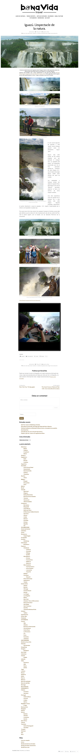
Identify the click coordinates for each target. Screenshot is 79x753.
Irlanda (23, 655)
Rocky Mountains (28, 494)
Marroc (23, 678)
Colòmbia (23, 530)
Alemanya (23, 447)
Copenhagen (27, 536)
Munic (25, 453)
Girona (25, 515)
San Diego (26, 604)
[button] (37, 347)
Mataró (25, 518)
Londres (26, 462)
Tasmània (26, 474)
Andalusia (26, 548)
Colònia (26, 450)
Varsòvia (26, 693)
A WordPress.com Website (24, 750)
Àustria (23, 476)
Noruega (23, 684)
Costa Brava (27, 508)
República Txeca (25, 703)
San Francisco (27, 606)
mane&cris (34, 33)
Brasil (48, 31)
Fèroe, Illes (24, 616)
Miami (25, 597)
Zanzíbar (26, 727)
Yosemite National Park (30, 609)
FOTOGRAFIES (33, 18)
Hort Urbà (23, 652)
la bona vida (25, 33)
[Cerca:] (27, 414)
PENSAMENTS (24, 688)
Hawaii (25, 592)
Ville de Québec (28, 501)
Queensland (27, 469)
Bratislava (26, 544)
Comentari (56, 407)
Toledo (25, 582)
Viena (25, 477)
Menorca (28, 563)
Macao (23, 672)
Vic (24, 525)
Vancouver (26, 500)
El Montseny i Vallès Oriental (31, 512)
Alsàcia (26, 625)
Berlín (25, 448)
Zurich (25, 719)
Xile (22, 732)
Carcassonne (27, 628)
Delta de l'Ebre (27, 510)
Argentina (44, 31)
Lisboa (25, 700)
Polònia (23, 690)
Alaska (25, 585)
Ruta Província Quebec (30, 496)
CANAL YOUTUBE (58, 16)
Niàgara (26, 493)
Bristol (25, 460)
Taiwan (23, 722)
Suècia (23, 710)
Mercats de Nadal (25, 681)
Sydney (26, 472)
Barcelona (26, 505)
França (23, 621)
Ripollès (26, 524)
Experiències (24, 614)
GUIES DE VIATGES (20, 16)
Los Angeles (27, 595)
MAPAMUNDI (41, 18)
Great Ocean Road (28, 467)
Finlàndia (23, 618)
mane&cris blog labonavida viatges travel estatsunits (47, 33)
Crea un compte (25, 740)
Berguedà (26, 506)
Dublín (25, 657)
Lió (24, 633)
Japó (22, 669)
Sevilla (28, 554)
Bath (25, 459)
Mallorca (28, 561)
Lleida (25, 517)
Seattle (26, 607)
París (25, 635)
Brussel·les (26, 482)
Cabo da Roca (27, 696)
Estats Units (24, 583)
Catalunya (24, 503)
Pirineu (26, 522)
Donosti (28, 577)
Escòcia (23, 539)
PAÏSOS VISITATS (31, 16)
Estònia (23, 611)
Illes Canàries (27, 565)
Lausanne (26, 717)
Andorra (23, 455)
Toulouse (26, 638)
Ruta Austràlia (27, 470)
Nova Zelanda (24, 686)
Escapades (24, 537)
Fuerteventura (30, 566)
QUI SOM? (47, 18)
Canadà (23, 489)
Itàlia (22, 660)
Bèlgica (23, 479)
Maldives (23, 674)
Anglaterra (24, 457)
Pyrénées (26, 637)
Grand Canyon (27, 590)
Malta (22, 676)
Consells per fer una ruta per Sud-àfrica (31, 431)
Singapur (23, 708)
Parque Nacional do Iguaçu (37, 73)
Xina (22, 734)
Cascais (26, 698)
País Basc (26, 575)
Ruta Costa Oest (28, 602)
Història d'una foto (26, 642)
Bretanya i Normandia (29, 626)
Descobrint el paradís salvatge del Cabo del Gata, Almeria (36, 426)
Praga (25, 705)
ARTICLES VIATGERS (42, 16)
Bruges (25, 481)
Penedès (26, 520)
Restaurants (24, 707)
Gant (25, 484)
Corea (22, 532)
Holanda (23, 643)
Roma (25, 666)
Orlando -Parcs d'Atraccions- (31, 601)
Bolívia (23, 486)
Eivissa (28, 558)
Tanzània (23, 724)
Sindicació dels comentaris (28, 745)
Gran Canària (29, 568)
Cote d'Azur (27, 630)
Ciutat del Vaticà (25, 529)
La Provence (27, 631)
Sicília (25, 667)
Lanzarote (29, 570)
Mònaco (23, 679)
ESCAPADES (51, 16)
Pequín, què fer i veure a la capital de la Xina (32, 433)
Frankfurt (26, 452)
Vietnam (23, 731)
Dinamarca (24, 534)
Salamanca (27, 580)
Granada (28, 551)
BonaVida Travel (15, 750)
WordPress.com (25, 747)
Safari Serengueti (28, 726)
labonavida (30, 33)
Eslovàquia (24, 542)
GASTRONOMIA (25, 640)
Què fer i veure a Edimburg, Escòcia (30, 424)
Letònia (23, 671)
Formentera (29, 559)
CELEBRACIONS (25, 527)
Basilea (26, 714)
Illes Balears (27, 556)
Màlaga (28, 553)
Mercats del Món (25, 683)
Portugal (23, 695)
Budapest (26, 650)
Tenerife (28, 571)
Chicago (26, 589)
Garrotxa (26, 513)
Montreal (26, 491)
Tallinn (25, 613)
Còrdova (28, 549)
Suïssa (23, 712)
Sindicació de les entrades (28, 743)
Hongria (23, 649)
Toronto (26, 498)
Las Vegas (26, 594)
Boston (25, 587)
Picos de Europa (28, 578)
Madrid (25, 573)
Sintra (25, 702)
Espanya (23, 546)
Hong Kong (24, 647)
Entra (22, 742)
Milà (25, 664)
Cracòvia (26, 691)
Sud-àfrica (24, 720)
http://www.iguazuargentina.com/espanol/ (29, 300)
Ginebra (26, 715)
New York (26, 599)
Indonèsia (23, 654)
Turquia (23, 729)
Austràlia (23, 465)
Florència (26, 662)
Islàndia (23, 659)
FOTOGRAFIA (24, 619)
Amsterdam (27, 645)
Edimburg (26, 541)
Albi (25, 623)
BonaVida (32, 31)
